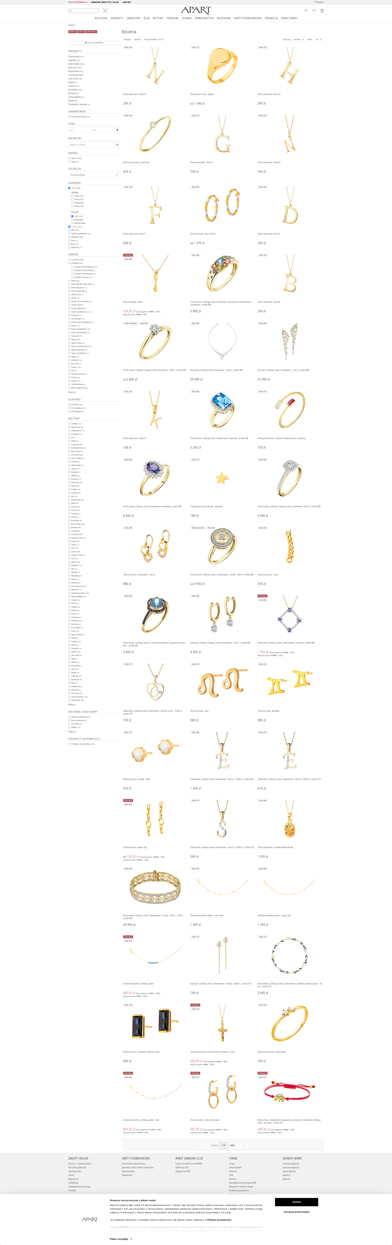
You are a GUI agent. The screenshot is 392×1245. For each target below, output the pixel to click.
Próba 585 (78, 203)
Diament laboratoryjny (85, 267)
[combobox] (94, 174)
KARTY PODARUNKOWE (248, 18)
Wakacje (76, 679)
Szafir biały (77, 305)
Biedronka (77, 427)
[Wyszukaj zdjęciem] (105, 10)
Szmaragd (78, 319)
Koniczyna (77, 500)
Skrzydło (76, 655)
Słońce (75, 662)
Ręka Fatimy (77, 634)
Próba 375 (78, 199)
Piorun (75, 614)
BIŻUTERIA (101, 18)
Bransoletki (76, 64)
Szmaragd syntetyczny (82, 322)
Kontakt (72, 1190)
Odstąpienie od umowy (79, 1186)
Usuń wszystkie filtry (94, 43)
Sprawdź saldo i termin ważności (138, 1167)
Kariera (232, 1179)
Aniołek (76, 424)
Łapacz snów (78, 538)
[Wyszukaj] (71, 10)
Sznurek (76, 724)
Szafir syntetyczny (81, 312)
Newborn (76, 589)
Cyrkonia (77, 259)
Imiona (75, 461)
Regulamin (73, 1179)
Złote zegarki (76, 97)
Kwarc (75, 377)
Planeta (76, 617)
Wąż (74, 683)
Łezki (75, 545)
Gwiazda (77, 455)
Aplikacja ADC (182, 1167)
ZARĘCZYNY (133, 18)
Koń (74, 496)
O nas (232, 1163)
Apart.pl (71, 25)
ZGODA (296, 1202)
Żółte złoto (78, 216)
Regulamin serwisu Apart (241, 1186)
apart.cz (286, 1175)
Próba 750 (78, 206)
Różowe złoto (79, 223)
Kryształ (76, 315)
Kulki (75, 517)
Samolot (76, 648)
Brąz (74, 244)
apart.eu (286, 1179)
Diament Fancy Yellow (84, 270)
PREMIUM (173, 18)
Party (75, 603)
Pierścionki (76, 56)
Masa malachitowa (80, 717)
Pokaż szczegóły (119, 1239)
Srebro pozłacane (81, 233)
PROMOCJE (271, 18)
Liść (75, 548)
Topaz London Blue (81, 346)
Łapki (75, 541)
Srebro (76, 227)
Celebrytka (77, 430)
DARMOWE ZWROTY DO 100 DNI (105, 2)
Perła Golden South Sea (82, 284)
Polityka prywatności (239, 1190)
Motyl (75, 579)
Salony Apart (235, 1167)
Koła (75, 486)
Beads (73, 82)
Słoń (74, 659)
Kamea (75, 472)
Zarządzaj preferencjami (296, 1212)
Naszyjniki (75, 71)
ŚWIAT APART (289, 18)
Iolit (73, 370)
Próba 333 (78, 196)
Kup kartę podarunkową (133, 1163)
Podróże (76, 624)
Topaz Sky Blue (79, 350)
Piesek (75, 607)
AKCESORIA (224, 18)
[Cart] (322, 10)
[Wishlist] (314, 10)
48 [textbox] (317, 39)
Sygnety (74, 60)
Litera (75, 551)
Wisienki (76, 690)
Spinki (72, 100)
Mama (75, 562)
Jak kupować (74, 1171)
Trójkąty (76, 676)
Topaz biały (77, 343)
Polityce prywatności (219, 1219)
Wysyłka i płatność (77, 1167)
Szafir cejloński (79, 308)
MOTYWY (158, 18)
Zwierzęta (77, 700)
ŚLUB (147, 18)
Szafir (75, 298)
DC (74, 437)
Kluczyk (76, 479)
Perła (75, 281)
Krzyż (75, 510)
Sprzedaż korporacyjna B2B (242, 1183)
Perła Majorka (79, 287)
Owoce (75, 600)
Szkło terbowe (78, 384)
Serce (75, 652)
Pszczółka (77, 627)
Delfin (74, 441)
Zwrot (71, 1175)
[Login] (305, 10)
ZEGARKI (187, 18)
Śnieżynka (76, 666)
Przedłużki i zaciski (79, 104)
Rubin (75, 325)
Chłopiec (76, 434)
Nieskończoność (80, 593)
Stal (75, 230)
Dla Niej (77, 404)
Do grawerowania (80, 117)
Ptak (75, 631)
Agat (75, 357)
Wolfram (76, 247)
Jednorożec (77, 465)
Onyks (75, 381)
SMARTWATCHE (204, 18)
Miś (74, 569)
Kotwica (75, 507)
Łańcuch (76, 534)
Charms (73, 86)
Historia (233, 1171)
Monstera (76, 576)
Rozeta (76, 641)
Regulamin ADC (182, 1171)
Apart (76, 158)
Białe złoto (78, 220)
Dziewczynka (78, 448)
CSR (231, 1175)
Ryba (75, 645)
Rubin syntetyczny (80, 329)
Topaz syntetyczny (80, 353)
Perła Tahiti (77, 294)
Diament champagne (85, 274)
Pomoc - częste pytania (79, 1163)
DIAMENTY (116, 18)
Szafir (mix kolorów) (81, 301)
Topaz (75, 339)
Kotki (74, 503)
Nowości (137, 39)
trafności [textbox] (297, 39)
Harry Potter (77, 458)
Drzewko (77, 444)
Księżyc (76, 513)
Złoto (76, 188)
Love (74, 558)
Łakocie (75, 531)
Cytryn (76, 367)
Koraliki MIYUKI (79, 374)
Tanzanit (76, 336)
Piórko (75, 610)
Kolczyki (75, 67)
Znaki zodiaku (79, 697)
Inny (74, 240)
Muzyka (75, 583)
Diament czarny (83, 277)
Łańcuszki (75, 78)
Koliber (75, 489)
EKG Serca (77, 451)
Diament (77, 263)
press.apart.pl (289, 1171)
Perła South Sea (79, 291)
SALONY (320, 2)
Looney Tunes (78, 555)
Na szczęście (79, 586)
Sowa (75, 669)
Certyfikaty (73, 1183)
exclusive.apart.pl (291, 1167)
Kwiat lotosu (78, 524)
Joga (75, 469)
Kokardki (76, 482)
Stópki (75, 672)
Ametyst (76, 360)
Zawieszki (75, 75)
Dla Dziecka (78, 408)
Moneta (75, 572)
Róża (74, 638)
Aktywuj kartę (128, 1171)
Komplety (75, 89)
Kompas (76, 493)
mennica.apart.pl (291, 1163)
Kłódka (75, 475)
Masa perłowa (79, 720)
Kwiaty (76, 527)
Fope (74, 162)
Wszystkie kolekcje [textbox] (77, 175)
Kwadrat (76, 520)
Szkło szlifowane (80, 332)
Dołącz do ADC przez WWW (188, 1163)
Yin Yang (76, 693)
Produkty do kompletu (82, 744)
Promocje (127, 39)
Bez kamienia (79, 388)
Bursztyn (76, 363)
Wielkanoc (76, 686)
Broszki (73, 93)
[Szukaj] (117, 130)
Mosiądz (77, 237)
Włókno (75, 727)
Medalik (76, 565)
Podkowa (76, 621)
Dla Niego (77, 411)
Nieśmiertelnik (78, 596)
